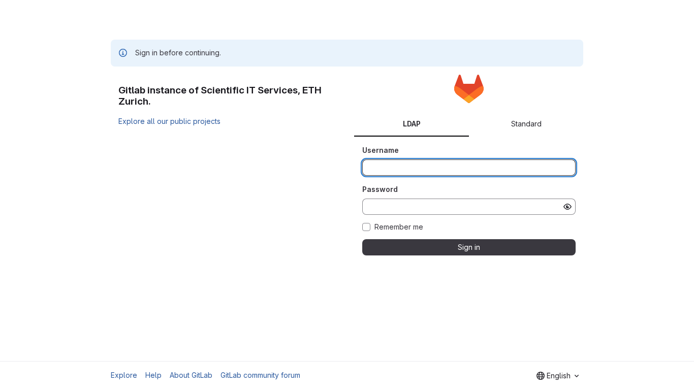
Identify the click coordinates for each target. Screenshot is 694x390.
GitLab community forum (260, 375)
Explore (124, 375)
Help (153, 375)
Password (380, 189)
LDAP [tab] (412, 123)
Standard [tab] (526, 123)
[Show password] (567, 207)
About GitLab (191, 375)
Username (380, 150)
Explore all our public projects (169, 121)
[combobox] (557, 376)
